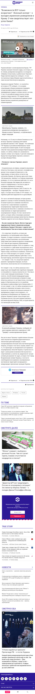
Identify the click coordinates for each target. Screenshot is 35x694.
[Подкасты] (25, 678)
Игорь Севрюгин (5, 25)
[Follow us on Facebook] (2, 678)
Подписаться (17, 372)
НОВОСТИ (6, 567)
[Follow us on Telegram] (17, 678)
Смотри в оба (9, 608)
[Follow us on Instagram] (13, 678)
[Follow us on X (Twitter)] (6, 678)
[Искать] (27, 692)
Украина (4, 7)
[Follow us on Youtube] (10, 678)
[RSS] (21, 678)
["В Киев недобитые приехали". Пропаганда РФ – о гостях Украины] (17, 630)
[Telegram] (17, 692)
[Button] (13, 32)
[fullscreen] (32, 56)
